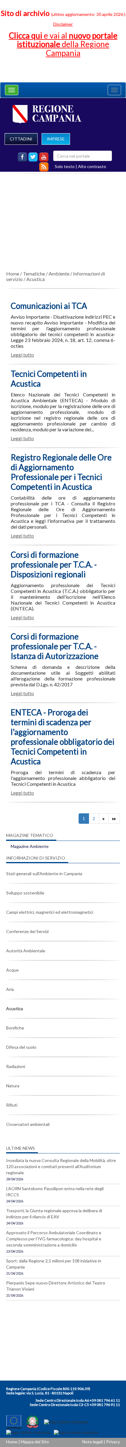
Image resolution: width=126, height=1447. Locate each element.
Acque (12, 970)
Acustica (35, 279)
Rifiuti (11, 1105)
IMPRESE (56, 138)
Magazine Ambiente (30, 846)
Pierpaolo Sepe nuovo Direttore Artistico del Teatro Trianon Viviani (55, 1285)
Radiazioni (15, 1066)
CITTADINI (21, 138)
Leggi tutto (22, 355)
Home (12, 273)
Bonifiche (15, 1027)
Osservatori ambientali (28, 1124)
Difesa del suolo (21, 1047)
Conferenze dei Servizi (27, 931)
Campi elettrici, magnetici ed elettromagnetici (49, 912)
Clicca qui (63, 44)
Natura (12, 1085)
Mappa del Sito (35, 1441)
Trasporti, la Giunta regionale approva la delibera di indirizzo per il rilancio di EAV (54, 1213)
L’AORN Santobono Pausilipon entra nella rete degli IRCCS (55, 1191)
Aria (10, 989)
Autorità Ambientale (25, 950)
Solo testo (65, 166)
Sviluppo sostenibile (25, 892)
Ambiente (59, 273)
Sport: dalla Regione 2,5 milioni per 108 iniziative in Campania (53, 1263)
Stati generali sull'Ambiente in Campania (44, 873)
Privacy (113, 1441)
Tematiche (34, 273)
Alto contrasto (92, 166)
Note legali (92, 1441)
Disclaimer (63, 24)
